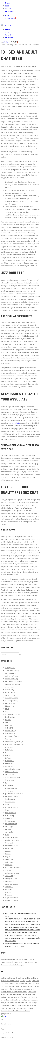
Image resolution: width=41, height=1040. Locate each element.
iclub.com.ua (9, 774)
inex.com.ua (9, 780)
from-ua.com (10, 763)
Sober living (9, 865)
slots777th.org (10, 859)
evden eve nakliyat (7, 994)
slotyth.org (9, 862)
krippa (7, 810)
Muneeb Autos (31, 66)
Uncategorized (12, 45)
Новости (8, 895)
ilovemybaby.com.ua (12, 777)
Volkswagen (19, 965)
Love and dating (11, 824)
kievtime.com (10, 802)
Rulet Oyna (17, 1011)
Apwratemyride (9, 959)
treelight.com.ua (11, 878)
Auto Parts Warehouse (24, 959)
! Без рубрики (10, 668)
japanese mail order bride (14, 794)
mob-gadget (9, 832)
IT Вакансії (9, 785)
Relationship (9, 848)
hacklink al (20, 978)
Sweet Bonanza (27, 1008)
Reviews (8, 851)
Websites (8, 889)
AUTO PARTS (10, 695)
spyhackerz (9, 870)
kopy (7, 805)
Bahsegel (4, 1008)
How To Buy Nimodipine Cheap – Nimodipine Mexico (21, 938)
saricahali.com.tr (14, 986)
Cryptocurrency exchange (14, 742)
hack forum (15, 981)
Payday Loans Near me (13, 840)
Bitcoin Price (9, 706)
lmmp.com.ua (10, 821)
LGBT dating (9, 815)
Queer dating (9, 843)
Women (8, 892)
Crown (16, 962)
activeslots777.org (11, 679)
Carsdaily (10, 962)
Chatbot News (10, 733)
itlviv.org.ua (9, 791)
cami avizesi (17, 989)
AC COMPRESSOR (11, 673)
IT (6, 783)
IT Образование (11, 788)
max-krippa (9, 826)
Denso (21, 962)
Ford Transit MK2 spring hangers (16, 914)
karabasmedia (10, 799)
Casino (21, 1003)
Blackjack (4, 1011)
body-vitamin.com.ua (12, 714)
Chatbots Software (12, 736)
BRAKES (8, 720)
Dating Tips (9, 750)
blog (6, 711)
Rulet (17, 1003)
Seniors (7, 854)
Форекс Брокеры (11, 898)
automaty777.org (11, 698)
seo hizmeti (11, 1003)
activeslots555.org (11, 676)
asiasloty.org (9, 690)
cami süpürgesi (13, 992)
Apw (2, 959)
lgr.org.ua (8, 818)
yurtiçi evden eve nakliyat (18, 1000)
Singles (7, 857)
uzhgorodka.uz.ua (11, 884)
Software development (13, 867)
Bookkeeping (10, 717)
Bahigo (34, 1003)
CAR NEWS (9, 728)
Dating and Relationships (14, 744)
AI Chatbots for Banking (13, 681)
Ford (25, 962)
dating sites (9, 747)
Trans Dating (9, 876)
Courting (8, 739)
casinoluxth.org (10, 731)
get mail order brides (12, 769)
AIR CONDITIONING (12, 684)
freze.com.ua (9, 761)
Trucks (12, 965)
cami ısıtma (23, 992)
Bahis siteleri (21, 1005)
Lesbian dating (10, 813)
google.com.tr (6, 1014)
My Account (9, 11)
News (7, 835)
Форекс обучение (11, 900)
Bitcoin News (10, 703)
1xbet (3, 1005)
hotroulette (16, 423)
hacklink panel (12, 978)
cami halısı (35, 981)
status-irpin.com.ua (12, 873)
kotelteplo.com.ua (11, 807)
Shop (7, 6)
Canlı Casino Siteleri (15, 1008)
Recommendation (11, 846)
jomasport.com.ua (11, 796)
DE (6, 753)
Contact (8, 8)
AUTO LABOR (10, 692)
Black (7, 709)
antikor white (9, 687)
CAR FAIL (8, 722)
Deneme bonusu (11, 1005)
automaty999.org (11, 701)
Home (7, 3)
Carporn (4, 962)
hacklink (3, 978)
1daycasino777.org (12, 670)
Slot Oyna (28, 1003)
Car (33, 959)
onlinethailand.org (11, 837)
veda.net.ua (9, 887)
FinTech (8, 758)
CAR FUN (8, 725)
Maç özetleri (31, 1005)
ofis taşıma (24, 997)
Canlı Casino (25, 1011)
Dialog (7, 755)
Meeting (8, 829)
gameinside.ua (10, 766)
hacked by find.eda (11, 772)
